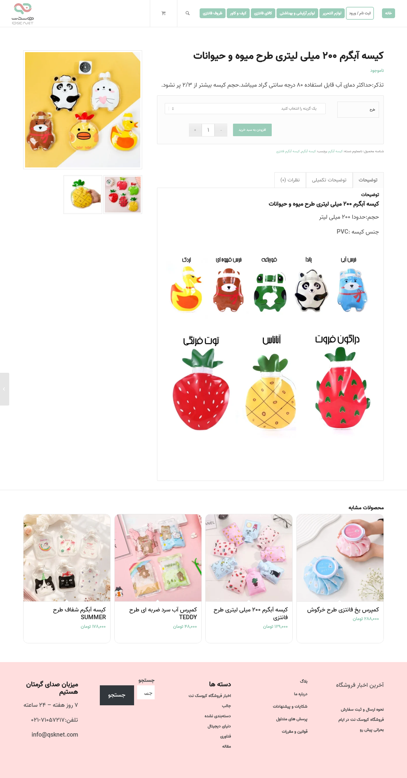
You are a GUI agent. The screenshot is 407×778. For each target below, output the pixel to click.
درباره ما (300, 694)
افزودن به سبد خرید (252, 130)
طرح (372, 109)
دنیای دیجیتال (219, 726)
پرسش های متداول (291, 719)
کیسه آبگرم (335, 151)
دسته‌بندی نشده (218, 716)
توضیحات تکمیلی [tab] (329, 180)
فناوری (225, 736)
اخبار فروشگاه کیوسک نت (210, 695)
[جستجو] (187, 13)
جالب (226, 706)
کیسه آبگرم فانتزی (288, 151)
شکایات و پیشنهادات (290, 706)
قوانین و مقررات (294, 731)
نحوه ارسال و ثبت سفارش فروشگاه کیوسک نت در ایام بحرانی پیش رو (361, 719)
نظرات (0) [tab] (290, 180)
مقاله (226, 746)
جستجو (147, 680)
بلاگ (303, 681)
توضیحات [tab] (368, 180)
